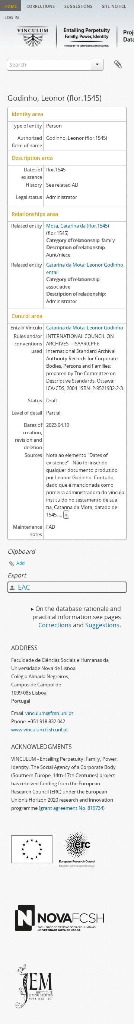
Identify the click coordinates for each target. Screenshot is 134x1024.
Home (10, 5)
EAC (23, 587)
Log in (11, 17)
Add (20, 563)
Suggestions (78, 5)
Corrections (40, 5)
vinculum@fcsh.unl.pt (49, 713)
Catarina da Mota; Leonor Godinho (84, 327)
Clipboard (118, 64)
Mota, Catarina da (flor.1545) (77, 225)
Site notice (114, 5)
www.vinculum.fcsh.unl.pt (39, 729)
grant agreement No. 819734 (71, 808)
